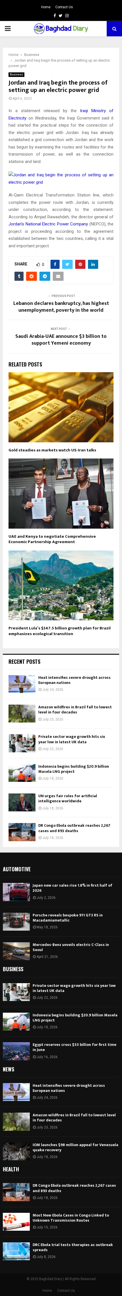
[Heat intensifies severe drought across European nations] (22, 684)
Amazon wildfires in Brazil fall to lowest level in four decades (75, 709)
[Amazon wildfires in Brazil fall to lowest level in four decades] (22, 714)
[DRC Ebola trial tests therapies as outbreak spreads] (16, 1251)
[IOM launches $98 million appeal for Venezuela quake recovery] (16, 1151)
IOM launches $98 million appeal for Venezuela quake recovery (75, 1147)
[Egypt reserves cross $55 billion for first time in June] (16, 1051)
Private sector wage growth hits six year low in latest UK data (71, 739)
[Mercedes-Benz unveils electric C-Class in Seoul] (16, 951)
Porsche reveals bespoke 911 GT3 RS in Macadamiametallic (68, 918)
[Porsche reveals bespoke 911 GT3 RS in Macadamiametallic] (16, 922)
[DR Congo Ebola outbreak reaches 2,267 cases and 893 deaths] (22, 832)
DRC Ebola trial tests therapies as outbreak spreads (73, 1247)
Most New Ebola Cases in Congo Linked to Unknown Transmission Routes (71, 1218)
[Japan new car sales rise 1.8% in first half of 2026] (16, 892)
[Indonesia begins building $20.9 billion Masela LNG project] (22, 773)
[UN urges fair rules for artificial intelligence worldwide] (22, 802)
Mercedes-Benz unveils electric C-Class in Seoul (71, 947)
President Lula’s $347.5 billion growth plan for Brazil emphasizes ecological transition (60, 631)
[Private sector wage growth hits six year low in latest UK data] (22, 743)
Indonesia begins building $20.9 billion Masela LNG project (73, 769)
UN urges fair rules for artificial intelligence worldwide (67, 798)
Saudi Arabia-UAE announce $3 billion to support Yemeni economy (61, 339)
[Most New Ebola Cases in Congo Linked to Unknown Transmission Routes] (16, 1222)
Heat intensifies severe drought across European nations (74, 680)
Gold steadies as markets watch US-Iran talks (52, 450)
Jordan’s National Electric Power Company (48, 224)
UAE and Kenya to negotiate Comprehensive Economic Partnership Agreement (52, 539)
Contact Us (64, 7)
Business (16, 74)
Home (46, 7)
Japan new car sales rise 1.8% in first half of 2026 (72, 888)
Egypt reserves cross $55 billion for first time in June (74, 1047)
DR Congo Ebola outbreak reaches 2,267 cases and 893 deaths (74, 828)
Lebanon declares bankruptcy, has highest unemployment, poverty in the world (61, 307)
